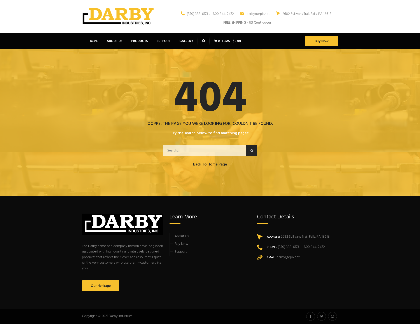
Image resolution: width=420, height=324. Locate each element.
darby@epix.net (258, 14)
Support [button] (164, 41)
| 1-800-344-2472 (312, 247)
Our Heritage (101, 286)
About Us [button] (114, 41)
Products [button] (139, 41)
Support (181, 252)
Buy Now (322, 41)
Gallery (186, 41)
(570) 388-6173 (288, 247)
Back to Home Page (210, 164)
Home (93, 41)
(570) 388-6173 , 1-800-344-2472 (210, 14)
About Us (182, 236)
